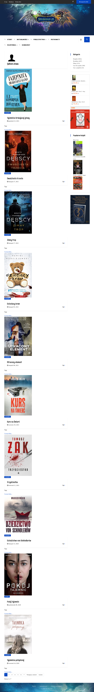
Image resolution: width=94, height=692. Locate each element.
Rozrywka (11, 45)
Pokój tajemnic (13, 601)
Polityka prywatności (56, 686)
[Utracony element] (18, 336)
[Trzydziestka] (18, 455)
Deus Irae (76, 140)
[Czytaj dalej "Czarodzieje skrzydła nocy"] (77, 167)
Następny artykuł (32, 674)
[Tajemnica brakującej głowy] (18, 90)
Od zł (75, 83)
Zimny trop (11, 239)
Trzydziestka (12, 482)
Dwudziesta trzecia (15, 178)
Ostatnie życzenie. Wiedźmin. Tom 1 (78, 81)
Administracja (43, 686)
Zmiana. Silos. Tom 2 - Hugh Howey (78, 91)
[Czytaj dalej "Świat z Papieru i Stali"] (77, 183)
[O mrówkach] (80, 119)
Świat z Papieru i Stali (79, 175)
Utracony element (14, 362)
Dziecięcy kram (13, 303)
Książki (7, 112)
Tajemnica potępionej (15, 660)
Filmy (7, 596)
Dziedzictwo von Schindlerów (19, 540)
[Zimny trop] (18, 212)
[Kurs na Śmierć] (18, 395)
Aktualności (22, 39)
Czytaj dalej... (8, 129)
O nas (5, 2)
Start (9, 39)
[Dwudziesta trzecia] (18, 151)
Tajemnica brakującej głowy (18, 117)
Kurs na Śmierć (13, 421)
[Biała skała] (80, 209)
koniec (41, 674)
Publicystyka (39, 39)
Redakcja (11, 2)
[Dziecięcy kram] (18, 275)
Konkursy (26, 45)
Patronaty (55, 39)
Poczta (34, 686)
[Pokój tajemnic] (18, 574)
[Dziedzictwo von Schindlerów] (18, 514)
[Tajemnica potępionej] (18, 634)
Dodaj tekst (18, 2)
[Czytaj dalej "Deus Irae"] (77, 148)
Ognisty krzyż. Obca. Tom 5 (78, 102)
